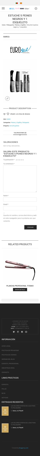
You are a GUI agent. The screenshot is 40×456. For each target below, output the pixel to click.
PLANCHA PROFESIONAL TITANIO (20, 286)
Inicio (3, 25)
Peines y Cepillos (20, 25)
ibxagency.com (23, 448)
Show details (20, 289)
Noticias (5, 398)
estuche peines (14, 126)
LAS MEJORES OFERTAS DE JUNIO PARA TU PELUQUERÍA (23, 424)
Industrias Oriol (8, 368)
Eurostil (5, 384)
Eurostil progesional (10, 363)
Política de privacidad (10, 350)
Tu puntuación (8, 160)
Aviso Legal (6, 346)
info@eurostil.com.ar (22, 328)
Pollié (4, 389)
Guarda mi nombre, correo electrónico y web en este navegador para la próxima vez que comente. (20, 218)
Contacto (5, 372)
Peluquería (10, 25)
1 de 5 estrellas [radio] (16, 160)
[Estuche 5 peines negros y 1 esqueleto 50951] (20, 81)
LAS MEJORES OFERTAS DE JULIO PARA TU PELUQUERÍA (23, 407)
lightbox (7, 98)
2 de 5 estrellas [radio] (17, 160)
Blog (3, 393)
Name (5, 196)
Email (5, 204)
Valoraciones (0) (20, 133)
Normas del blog (8, 359)
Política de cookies (9, 355)
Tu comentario (8, 164)
